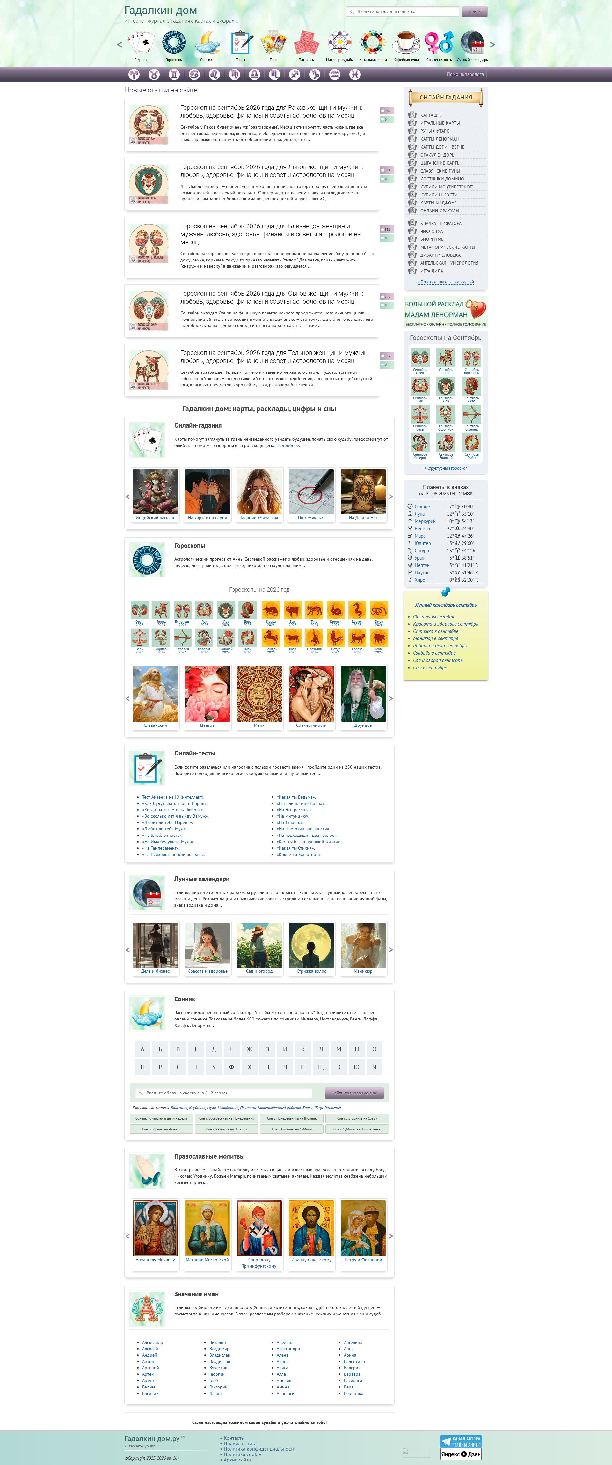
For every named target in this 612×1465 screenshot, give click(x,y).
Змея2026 (379, 623)
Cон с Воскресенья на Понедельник (226, 1118)
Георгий (217, 1374)
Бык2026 (292, 623)
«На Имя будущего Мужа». (168, 841)
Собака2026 (357, 650)
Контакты (234, 1438)
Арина (350, 1355)
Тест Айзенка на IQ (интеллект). (173, 797)
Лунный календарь (472, 59)
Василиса (353, 1380)
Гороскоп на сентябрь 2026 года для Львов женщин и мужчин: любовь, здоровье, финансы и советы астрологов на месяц (271, 171)
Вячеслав (218, 1368)
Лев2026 (226, 623)
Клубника (197, 1107)
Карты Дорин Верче (442, 147)
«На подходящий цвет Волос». (307, 835)
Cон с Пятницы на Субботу (292, 1129)
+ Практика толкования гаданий (446, 281)
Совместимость (439, 59)
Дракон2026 (357, 623)
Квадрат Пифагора (441, 223)
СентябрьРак (420, 399)
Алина (283, 1361)
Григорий (218, 1387)
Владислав (219, 1355)
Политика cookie (242, 1454)
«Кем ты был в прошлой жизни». (309, 841)
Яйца (318, 1107)
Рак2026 (204, 623)
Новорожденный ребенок (279, 1107)
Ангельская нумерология (449, 263)
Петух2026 (335, 650)
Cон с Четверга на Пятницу (226, 1129)
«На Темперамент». (161, 848)
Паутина (248, 1107)
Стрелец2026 (183, 650)
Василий (150, 1393)
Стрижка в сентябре (435, 631)
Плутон (422, 573)
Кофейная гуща (406, 59)
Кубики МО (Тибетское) (447, 187)
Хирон (421, 580)
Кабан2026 (378, 650)
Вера (348, 1387)
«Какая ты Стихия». (296, 848)
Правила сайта (240, 1443)
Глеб (213, 1380)
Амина (283, 1387)
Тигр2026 (314, 623)
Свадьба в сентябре (434, 653)
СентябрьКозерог (420, 456)
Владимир (219, 1348)
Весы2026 (139, 650)
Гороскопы (174, 59)
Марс (420, 536)
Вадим (148, 1387)
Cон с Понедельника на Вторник (292, 1118)
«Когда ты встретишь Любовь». (173, 810)
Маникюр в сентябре (435, 638)
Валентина (354, 1361)
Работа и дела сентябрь (440, 645)
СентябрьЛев (446, 399)
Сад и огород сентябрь (438, 660)
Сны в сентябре (430, 667)
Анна (349, 1348)
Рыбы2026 (247, 650)
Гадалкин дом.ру (151, 1439)
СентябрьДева (472, 399)
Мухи (211, 1107)
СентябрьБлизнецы (471, 371)
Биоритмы (432, 239)
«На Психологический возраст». (173, 854)
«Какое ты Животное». (299, 854)
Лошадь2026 (271, 650)
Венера (422, 529)
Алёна (282, 1355)
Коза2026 (292, 650)
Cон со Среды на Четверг (161, 1129)
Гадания (141, 59)
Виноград (332, 1107)
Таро (273, 59)
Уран (419, 558)
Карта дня (431, 115)
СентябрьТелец (446, 371)
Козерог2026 (204, 650)
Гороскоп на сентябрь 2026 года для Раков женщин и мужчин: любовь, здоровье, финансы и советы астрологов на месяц (271, 111)
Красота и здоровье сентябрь (445, 624)
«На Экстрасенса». (295, 810)
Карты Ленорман (439, 139)
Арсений (150, 1368)
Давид (215, 1393)
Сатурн (422, 551)
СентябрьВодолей (446, 456)
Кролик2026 (335, 623)
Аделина (285, 1342)
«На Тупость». (290, 822)
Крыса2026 (271, 623)
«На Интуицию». (293, 816)
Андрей (149, 1355)
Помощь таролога (465, 74)
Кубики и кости (439, 195)
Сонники (207, 59)
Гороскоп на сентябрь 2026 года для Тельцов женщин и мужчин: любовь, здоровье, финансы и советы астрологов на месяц (274, 356)
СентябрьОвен (420, 371)
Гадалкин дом (160, 10)
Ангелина (353, 1342)
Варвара (352, 1374)
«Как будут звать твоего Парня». (175, 803)
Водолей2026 (226, 650)
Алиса (282, 1368)
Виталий (217, 1342)
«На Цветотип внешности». (303, 829)
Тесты (240, 59)
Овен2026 (139, 623)
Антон (148, 1361)
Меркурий (425, 521)
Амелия (284, 1380)
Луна (420, 514)
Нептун (422, 565)
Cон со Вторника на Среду (357, 1118)
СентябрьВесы (420, 427)
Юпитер (423, 543)
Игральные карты (440, 123)
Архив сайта (237, 1459)
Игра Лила (431, 271)
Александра (288, 1348)
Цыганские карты (440, 163)
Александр (152, 1342)
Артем (148, 1374)
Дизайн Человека (440, 255)
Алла (281, 1374)
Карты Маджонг (438, 203)
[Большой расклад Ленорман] (446, 311)
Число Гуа (431, 231)
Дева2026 (247, 623)
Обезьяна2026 (314, 650)
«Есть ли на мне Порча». (301, 803)
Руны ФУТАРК (434, 131)
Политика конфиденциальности (259, 1449)
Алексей (150, 1348)
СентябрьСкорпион (445, 427)
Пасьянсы (307, 59)
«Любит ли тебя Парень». (167, 822)
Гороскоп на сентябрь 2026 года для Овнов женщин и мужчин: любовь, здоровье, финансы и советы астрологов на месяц (271, 297)
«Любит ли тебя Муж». (164, 829)
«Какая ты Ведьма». (296, 797)
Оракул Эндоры (437, 155)
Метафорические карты (447, 247)
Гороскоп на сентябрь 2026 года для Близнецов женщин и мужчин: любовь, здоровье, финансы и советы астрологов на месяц (270, 234)
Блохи (307, 1107)
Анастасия (287, 1393)
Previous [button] (119, 42)
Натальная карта (373, 59)
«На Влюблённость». (162, 835)
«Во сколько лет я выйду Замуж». (175, 816)
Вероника (353, 1393)
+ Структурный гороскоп (446, 468)
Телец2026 (161, 623)
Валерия (352, 1368)
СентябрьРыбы (472, 456)
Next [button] (492, 42)
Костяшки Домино (442, 179)
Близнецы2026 (182, 623)
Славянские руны (440, 171)
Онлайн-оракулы (439, 211)
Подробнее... (289, 445)
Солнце (422, 507)
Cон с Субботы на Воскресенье (357, 1129)
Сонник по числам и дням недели (161, 1118)
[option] (140, 49)
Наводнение (228, 1107)
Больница (179, 1107)
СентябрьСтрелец (472, 427)
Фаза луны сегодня (433, 616)
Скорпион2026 (161, 650)
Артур (148, 1380)
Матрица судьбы (339, 59)
